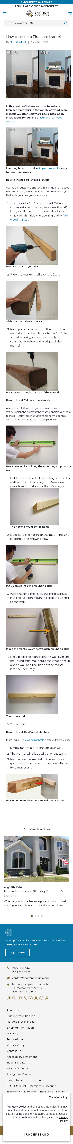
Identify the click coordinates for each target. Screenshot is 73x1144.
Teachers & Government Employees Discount (36, 1091)
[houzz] (47, 998)
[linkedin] (31, 998)
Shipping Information (20, 1027)
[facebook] (20, 998)
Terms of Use (15, 1039)
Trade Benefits (16, 1062)
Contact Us (14, 1050)
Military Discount (17, 1068)
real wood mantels (33, 740)
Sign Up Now (17, 952)
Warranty (12, 1033)
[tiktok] (41, 998)
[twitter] (25, 998)
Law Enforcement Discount (24, 1080)
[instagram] (14, 998)
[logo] (37, 14)
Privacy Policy (16, 1045)
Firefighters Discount (20, 1074)
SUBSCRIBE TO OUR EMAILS (36, 2)
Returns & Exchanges (20, 1021)
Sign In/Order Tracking (21, 1016)
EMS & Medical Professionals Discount (31, 1086)
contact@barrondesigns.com (30, 978)
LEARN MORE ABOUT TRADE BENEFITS (36, 6)
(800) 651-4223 (21, 967)
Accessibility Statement (22, 1056)
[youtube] (36, 998)
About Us (13, 1010)
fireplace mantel (48, 168)
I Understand (36, 1134)
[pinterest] (9, 998)
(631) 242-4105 (21, 971)
